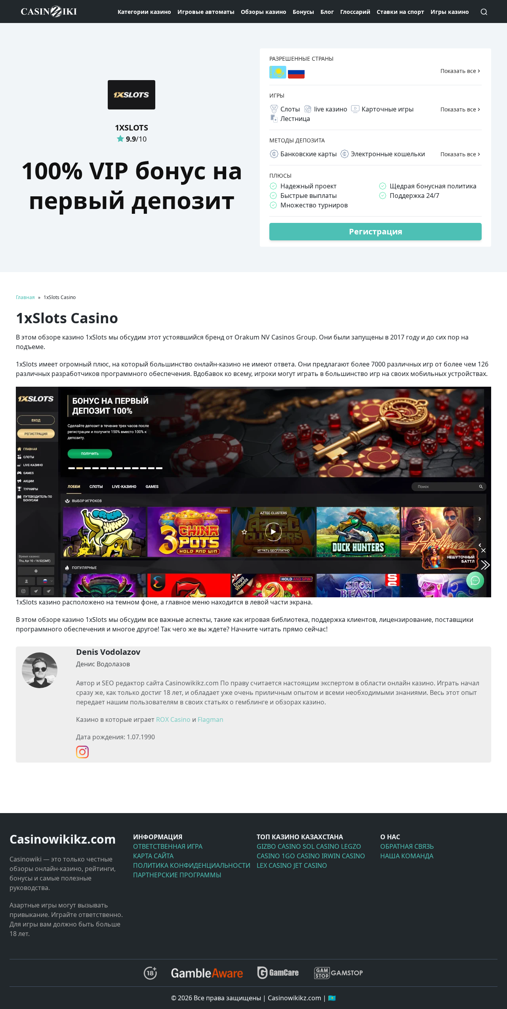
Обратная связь (407, 846)
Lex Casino (274, 865)
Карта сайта (153, 856)
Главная (25, 297)
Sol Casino (321, 846)
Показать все (458, 71)
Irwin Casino (343, 856)
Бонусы (303, 11)
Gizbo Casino (279, 846)
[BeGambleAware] (207, 973)
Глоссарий (355, 11)
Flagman (210, 719)
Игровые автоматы (205, 11)
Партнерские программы (177, 875)
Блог (327, 11)
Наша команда (406, 856)
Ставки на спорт (400, 11)
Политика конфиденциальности (191, 865)
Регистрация (375, 231)
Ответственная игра (167, 846)
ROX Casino (173, 719)
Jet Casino (310, 865)
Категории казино (144, 11)
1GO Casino (301, 856)
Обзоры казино (263, 11)
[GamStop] (338, 973)
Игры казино (450, 11)
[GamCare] (278, 973)
